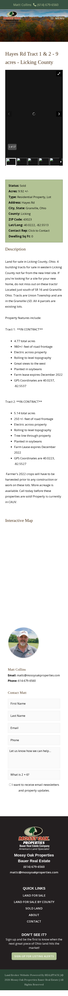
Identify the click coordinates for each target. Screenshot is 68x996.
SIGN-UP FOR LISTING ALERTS (34, 956)
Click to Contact (39, 231)
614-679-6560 (27, 681)
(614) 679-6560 (47, 5)
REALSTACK (52, 975)
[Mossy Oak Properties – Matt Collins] (12, 18)
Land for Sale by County (34, 902)
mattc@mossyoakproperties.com (38, 675)
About (34, 915)
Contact (34, 921)
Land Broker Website (17, 975)
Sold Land (34, 908)
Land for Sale (34, 895)
